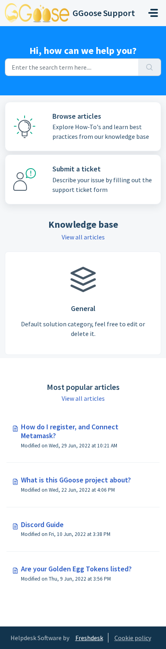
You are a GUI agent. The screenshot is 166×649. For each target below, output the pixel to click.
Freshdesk (89, 638)
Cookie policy (132, 638)
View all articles (83, 237)
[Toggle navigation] (153, 13)
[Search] (149, 67)
